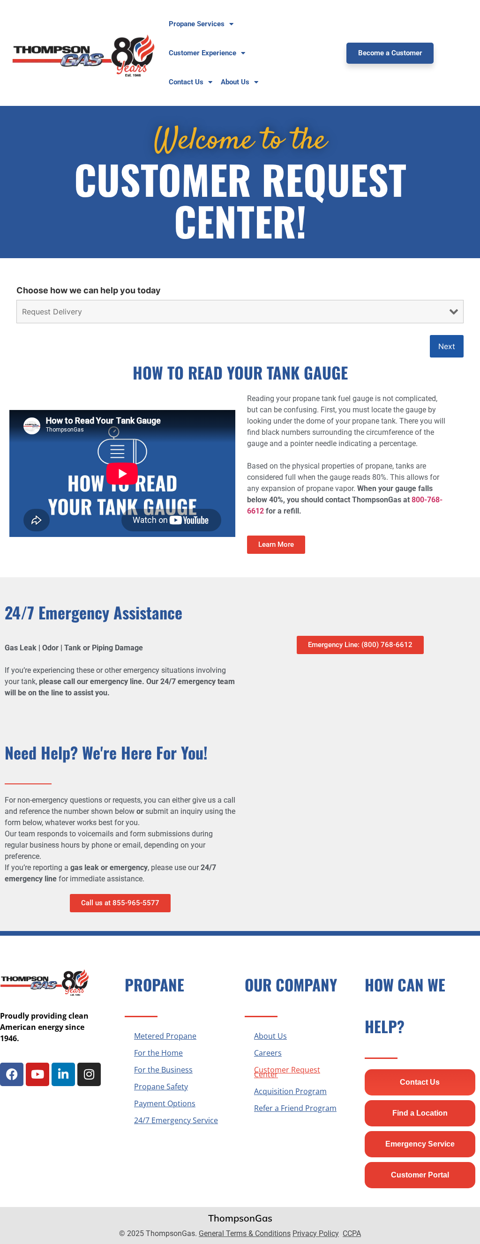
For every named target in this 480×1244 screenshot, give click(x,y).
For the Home (158, 1053)
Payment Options (164, 1103)
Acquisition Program (290, 1091)
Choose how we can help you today (88, 290)
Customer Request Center (287, 1072)
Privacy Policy (315, 1233)
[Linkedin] (63, 1074)
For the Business (163, 1070)
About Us (270, 1036)
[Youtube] (37, 1074)
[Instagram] (89, 1074)
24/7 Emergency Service (176, 1120)
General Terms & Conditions (245, 1233)
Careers (268, 1053)
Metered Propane (165, 1036)
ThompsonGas (240, 1218)
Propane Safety (161, 1086)
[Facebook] (11, 1074)
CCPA (352, 1233)
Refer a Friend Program (295, 1108)
